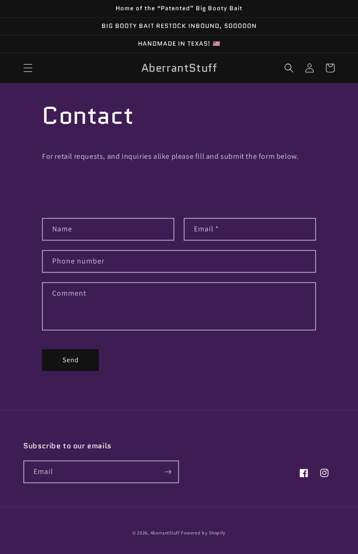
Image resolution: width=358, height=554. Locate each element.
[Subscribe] (168, 471)
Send (70, 359)
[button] (28, 68)
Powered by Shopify (203, 533)
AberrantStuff (165, 533)
